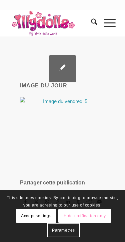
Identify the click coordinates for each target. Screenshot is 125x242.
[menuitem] (90, 23)
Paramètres (63, 230)
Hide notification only (85, 216)
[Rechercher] (90, 23)
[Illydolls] (51, 23)
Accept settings (36, 216)
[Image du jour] (62, 68)
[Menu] (106, 23)
